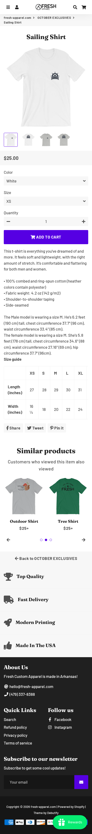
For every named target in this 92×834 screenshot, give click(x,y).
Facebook (62, 719)
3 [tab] (51, 540)
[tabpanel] (24, 503)
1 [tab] (41, 540)
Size (7, 192)
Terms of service (18, 743)
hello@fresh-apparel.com (31, 686)
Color (8, 172)
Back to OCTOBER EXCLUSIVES (48, 558)
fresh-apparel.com (17, 18)
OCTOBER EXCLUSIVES (54, 18)
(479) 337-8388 (22, 694)
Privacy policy (15, 735)
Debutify (53, 813)
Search (10, 719)
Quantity (11, 212)
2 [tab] (46, 540)
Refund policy (15, 727)
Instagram (63, 727)
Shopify (79, 807)
